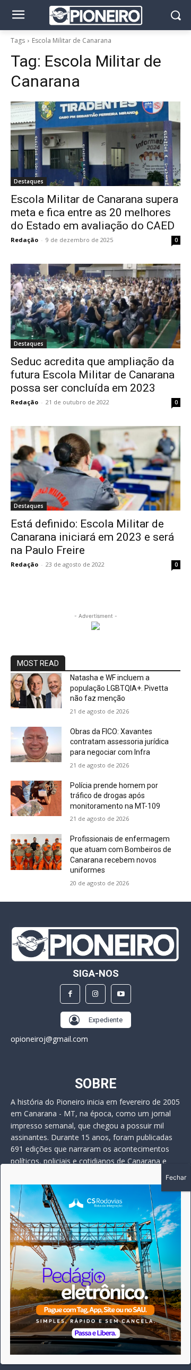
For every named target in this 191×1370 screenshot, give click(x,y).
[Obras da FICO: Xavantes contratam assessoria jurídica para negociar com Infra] (36, 744)
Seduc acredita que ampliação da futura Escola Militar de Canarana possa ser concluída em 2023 (93, 374)
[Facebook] (70, 994)
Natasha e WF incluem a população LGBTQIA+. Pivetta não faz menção (119, 687)
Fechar (176, 1177)
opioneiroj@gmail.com (49, 1039)
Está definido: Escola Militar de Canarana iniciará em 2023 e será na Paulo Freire (92, 537)
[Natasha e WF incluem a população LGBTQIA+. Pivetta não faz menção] (36, 690)
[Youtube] (121, 994)
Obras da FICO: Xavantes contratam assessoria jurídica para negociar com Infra (119, 741)
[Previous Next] (95, 1269)
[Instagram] (95, 994)
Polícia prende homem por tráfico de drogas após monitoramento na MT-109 (115, 795)
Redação (24, 240)
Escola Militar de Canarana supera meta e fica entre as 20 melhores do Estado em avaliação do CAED (94, 212)
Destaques (29, 181)
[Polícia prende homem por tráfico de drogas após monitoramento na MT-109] (36, 798)
